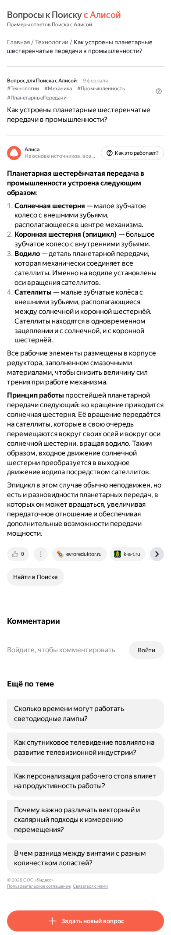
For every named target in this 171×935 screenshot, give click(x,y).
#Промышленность (101, 88)
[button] (158, 91)
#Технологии (23, 88)
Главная (18, 42)
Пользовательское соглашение (39, 886)
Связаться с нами (90, 886)
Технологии (51, 42)
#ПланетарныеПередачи (37, 98)
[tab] (19, 554)
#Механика (58, 88)
